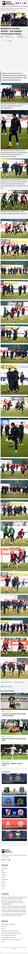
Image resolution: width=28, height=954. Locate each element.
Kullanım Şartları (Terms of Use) (8, 937)
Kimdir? (3, 881)
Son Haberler (4, 868)
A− (1, 40)
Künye (2, 941)
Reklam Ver (4, 926)
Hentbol (3, 877)
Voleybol (3, 875)
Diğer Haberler (4, 879)
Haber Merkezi (8, 686)
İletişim (3, 928)
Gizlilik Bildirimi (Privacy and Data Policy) (10, 939)
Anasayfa (3, 8)
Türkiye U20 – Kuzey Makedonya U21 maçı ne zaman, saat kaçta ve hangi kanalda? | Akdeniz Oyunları (12, 902)
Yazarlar (3, 885)
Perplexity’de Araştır (19, 682)
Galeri (7, 8)
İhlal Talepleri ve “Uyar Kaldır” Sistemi (10, 931)
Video (2, 883)
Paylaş (10, 41)
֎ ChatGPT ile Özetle (6, 682)
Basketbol (3, 872)
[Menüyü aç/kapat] (16, 3)
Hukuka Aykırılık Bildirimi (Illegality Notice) (11, 933)
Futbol (2, 870)
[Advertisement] (14, 57)
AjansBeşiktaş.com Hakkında (8, 924)
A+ (4, 40)
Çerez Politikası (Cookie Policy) (8, 935)
